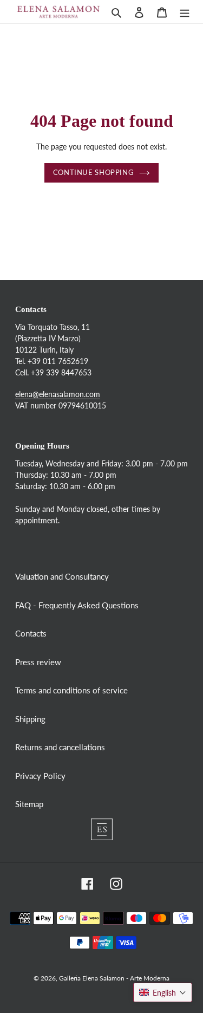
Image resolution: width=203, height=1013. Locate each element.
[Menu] (184, 11)
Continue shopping (93, 172)
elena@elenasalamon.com (57, 394)
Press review (38, 662)
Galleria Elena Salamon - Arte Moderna (114, 978)
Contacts (31, 633)
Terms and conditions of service (71, 690)
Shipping (30, 719)
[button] (163, 992)
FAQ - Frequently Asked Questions (77, 605)
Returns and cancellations (60, 747)
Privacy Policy (40, 776)
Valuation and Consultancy (62, 576)
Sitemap (29, 804)
